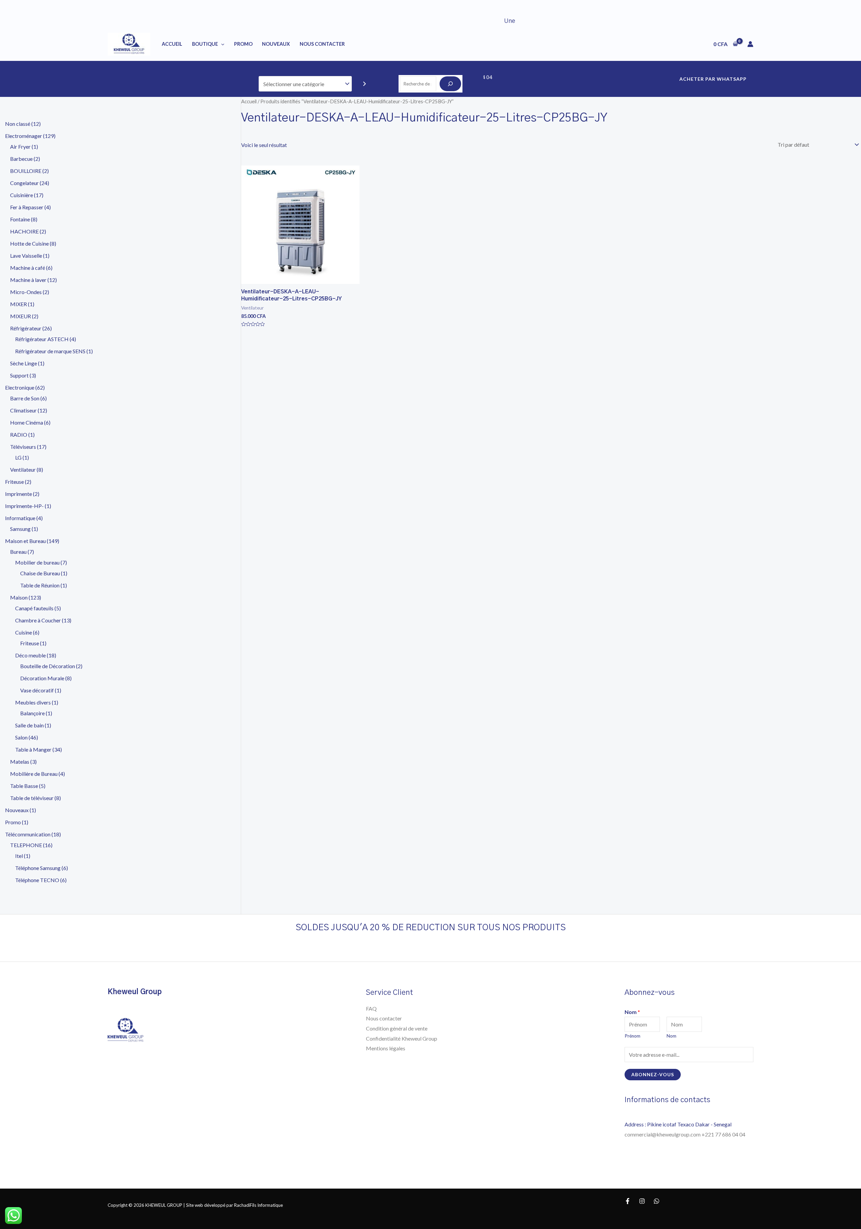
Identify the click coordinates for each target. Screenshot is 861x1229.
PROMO (243, 44)
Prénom (632, 1036)
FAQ (371, 1008)
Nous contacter (384, 1018)
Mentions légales (385, 1048)
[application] (221, 44)
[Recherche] (450, 83)
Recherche (430, 70)
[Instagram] (642, 1201)
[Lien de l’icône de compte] (750, 44)
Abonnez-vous (652, 1074)
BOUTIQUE (205, 44)
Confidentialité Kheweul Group (401, 1038)
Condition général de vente (396, 1028)
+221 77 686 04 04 (724, 1134)
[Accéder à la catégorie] (364, 84)
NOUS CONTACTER (322, 44)
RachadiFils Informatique (258, 1205)
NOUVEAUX (276, 44)
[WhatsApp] (656, 1201)
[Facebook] (628, 1201)
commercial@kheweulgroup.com (663, 1134)
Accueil (172, 44)
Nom (632, 1012)
